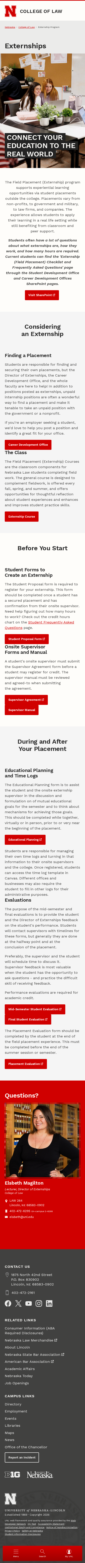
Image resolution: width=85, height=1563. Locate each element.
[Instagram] (39, 1303)
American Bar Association (27, 1361)
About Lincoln (17, 1347)
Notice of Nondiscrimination (62, 1527)
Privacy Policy (12, 1530)
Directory (13, 1404)
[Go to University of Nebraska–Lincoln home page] (10, 11)
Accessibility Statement (51, 1524)
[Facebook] (8, 1303)
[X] (18, 1303)
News (9, 1440)
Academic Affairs (20, 1369)
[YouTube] (28, 1303)
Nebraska (10, 27)
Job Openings (17, 1383)
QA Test (32, 1524)
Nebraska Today (19, 1376)
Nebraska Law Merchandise (29, 1340)
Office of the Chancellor (26, 1447)
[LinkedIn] (49, 1303)
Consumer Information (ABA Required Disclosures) (30, 1330)
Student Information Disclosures (23, 1534)
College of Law (41, 11)
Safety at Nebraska (32, 1530)
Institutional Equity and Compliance (24, 1527)
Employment (16, 1411)
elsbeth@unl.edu (22, 1217)
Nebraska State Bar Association (32, 1354)
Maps (9, 1433)
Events (10, 1418)
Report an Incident (22, 1457)
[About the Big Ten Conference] (12, 1474)
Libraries (12, 1425)
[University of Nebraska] (40, 1474)
